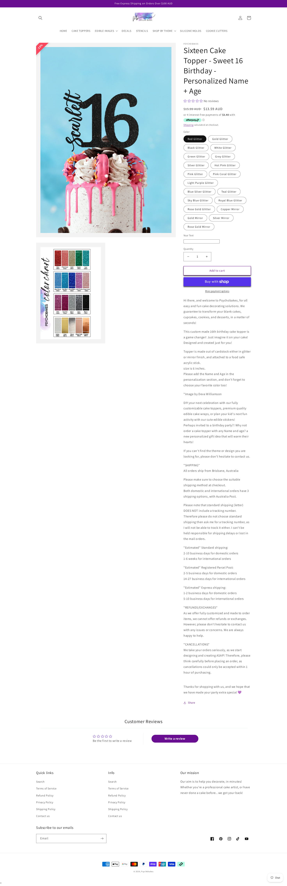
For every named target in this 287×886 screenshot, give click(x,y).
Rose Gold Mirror (199, 226)
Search (40, 781)
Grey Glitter (223, 156)
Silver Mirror (221, 218)
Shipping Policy (45, 809)
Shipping (188, 124)
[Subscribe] (102, 838)
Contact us (43, 816)
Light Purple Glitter (201, 183)
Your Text (189, 235)
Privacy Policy (44, 802)
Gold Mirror (195, 218)
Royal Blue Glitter (230, 200)
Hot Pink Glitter (225, 165)
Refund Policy (44, 795)
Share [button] (191, 702)
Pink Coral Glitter (224, 174)
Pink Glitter (195, 174)
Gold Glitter (220, 139)
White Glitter (223, 147)
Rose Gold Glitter (199, 209)
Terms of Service (46, 788)
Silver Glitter (196, 165)
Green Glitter (196, 156)
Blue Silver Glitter (199, 191)
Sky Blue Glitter (198, 200)
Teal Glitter (228, 191)
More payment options (217, 291)
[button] (40, 18)
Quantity (188, 249)
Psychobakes (147, 871)
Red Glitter (195, 139)
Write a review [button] (175, 739)
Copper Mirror (230, 209)
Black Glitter (196, 147)
